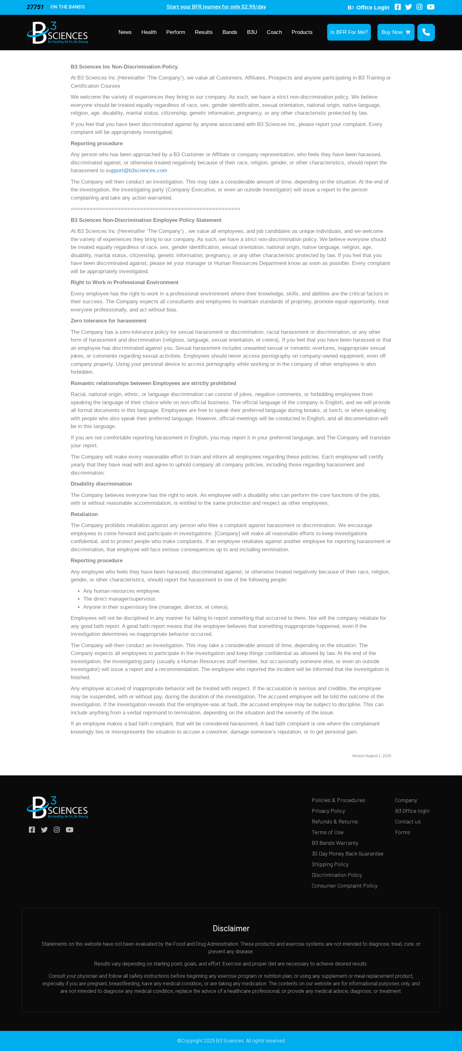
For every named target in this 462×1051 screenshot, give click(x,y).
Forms (402, 831)
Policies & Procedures (338, 799)
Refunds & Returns (335, 821)
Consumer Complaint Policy (344, 885)
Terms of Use (328, 831)
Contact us (408, 821)
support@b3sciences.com (136, 170)
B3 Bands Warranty (335, 842)
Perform (175, 32)
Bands (230, 32)
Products (302, 32)
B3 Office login (412, 810)
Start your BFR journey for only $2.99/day (216, 6)
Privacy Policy (328, 810)
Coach (274, 32)
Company (406, 799)
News (125, 32)
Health (149, 32)
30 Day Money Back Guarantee (347, 853)
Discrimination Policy (337, 874)
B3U (252, 32)
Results (204, 32)
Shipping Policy (330, 864)
